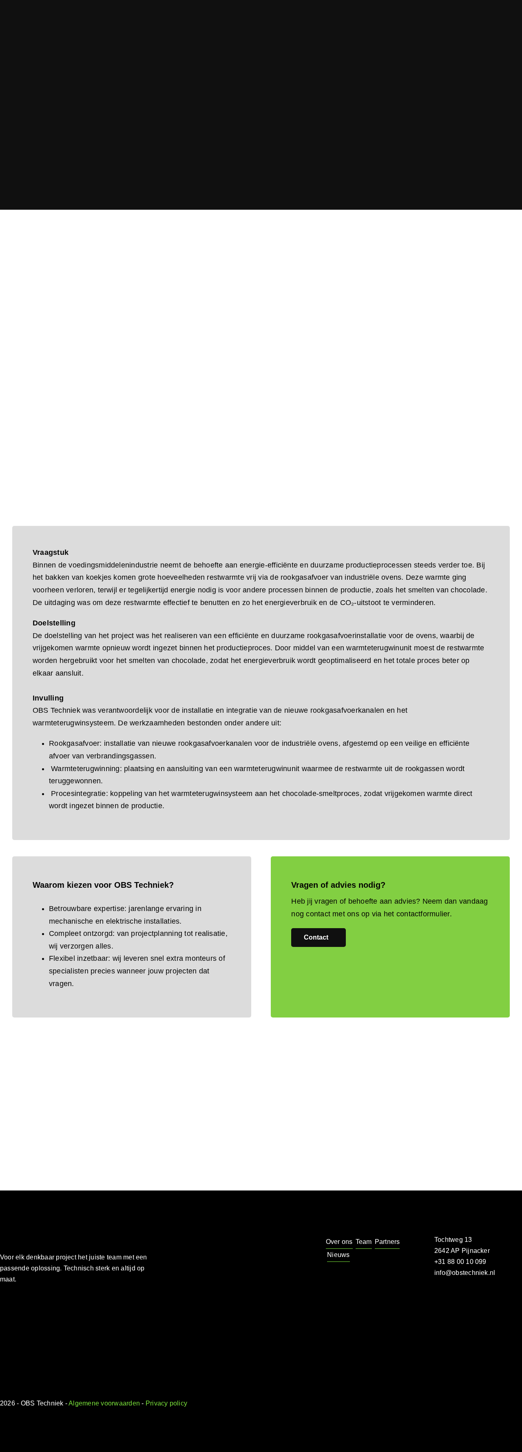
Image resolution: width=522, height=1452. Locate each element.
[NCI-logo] (13, 1336)
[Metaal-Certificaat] (109, 1341)
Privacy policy (166, 1403)
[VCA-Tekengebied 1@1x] (53, 1335)
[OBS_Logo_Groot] (79, 1218)
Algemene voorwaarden (104, 1403)
